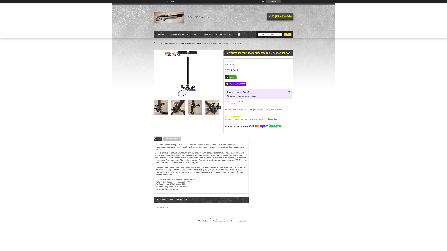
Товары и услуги (176, 34)
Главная (160, 34)
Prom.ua (234, 219)
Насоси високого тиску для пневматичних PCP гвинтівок (181, 43)
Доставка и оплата (225, 34)
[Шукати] (287, 34)
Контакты (206, 34)
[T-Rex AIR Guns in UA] (169, 17)
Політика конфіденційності (240, 221)
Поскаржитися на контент (221, 221)
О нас (194, 34)
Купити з (233, 84)
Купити (232, 77)
